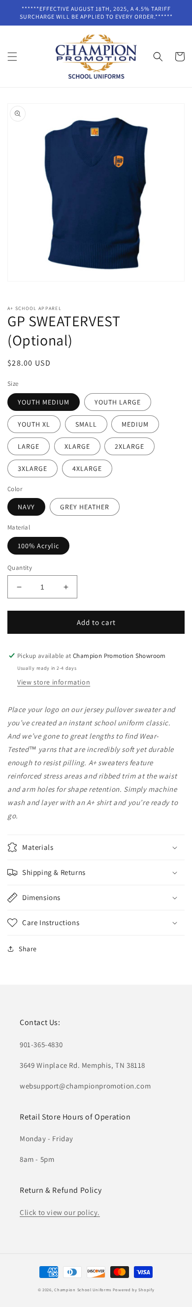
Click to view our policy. (60, 1212)
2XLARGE (129, 446)
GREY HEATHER (84, 506)
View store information (53, 682)
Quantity (19, 567)
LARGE (28, 446)
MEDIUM (135, 424)
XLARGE (77, 446)
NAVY (26, 506)
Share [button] (28, 948)
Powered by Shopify (134, 1289)
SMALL (86, 424)
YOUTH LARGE (118, 402)
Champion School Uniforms (82, 1289)
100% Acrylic (38, 545)
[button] (12, 56)
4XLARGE (87, 468)
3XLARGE (32, 468)
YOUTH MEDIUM (43, 402)
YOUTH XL (34, 424)
